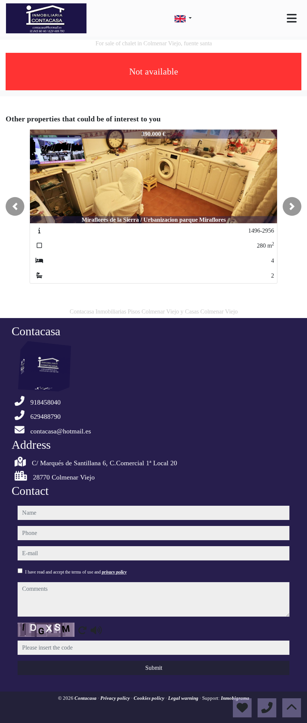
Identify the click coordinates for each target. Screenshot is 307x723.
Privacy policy (115, 698)
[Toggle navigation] (291, 18)
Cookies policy (149, 698)
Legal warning (184, 698)
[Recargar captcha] (82, 630)
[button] (15, 206)
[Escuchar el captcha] (96, 630)
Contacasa (86, 698)
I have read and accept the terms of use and (76, 572)
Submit (153, 668)
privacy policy (114, 572)
